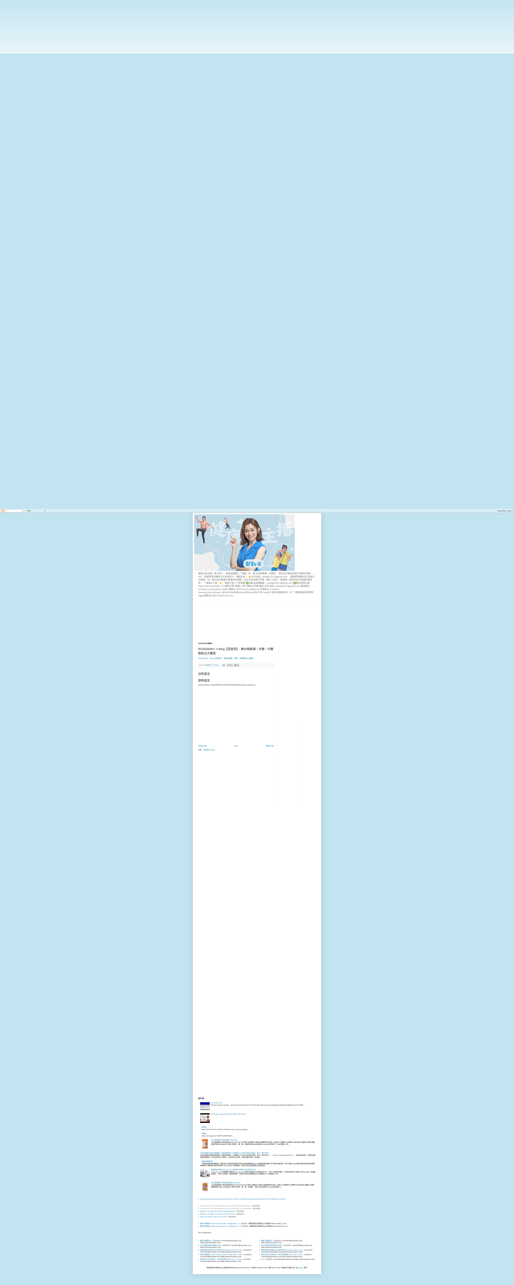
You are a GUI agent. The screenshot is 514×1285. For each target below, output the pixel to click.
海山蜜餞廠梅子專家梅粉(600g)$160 (224, 1140)
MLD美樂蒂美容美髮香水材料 (210, 1245)
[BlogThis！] (230, 665)
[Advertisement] (85, 18)
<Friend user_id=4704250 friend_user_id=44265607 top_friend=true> (225, 1206)
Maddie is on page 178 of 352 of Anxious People (217, 1214)
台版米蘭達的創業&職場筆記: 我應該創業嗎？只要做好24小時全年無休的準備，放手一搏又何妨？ (235, 1153)
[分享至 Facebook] (235, 665)
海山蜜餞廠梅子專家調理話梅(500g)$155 (226, 1183)
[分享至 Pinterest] (238, 665)
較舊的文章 (270, 746)
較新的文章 (203, 746)
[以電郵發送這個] (227, 665)
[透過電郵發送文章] (223, 665)
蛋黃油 (204, 1127)
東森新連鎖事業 (207, 1161)
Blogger (300, 1268)
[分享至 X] (233, 665)
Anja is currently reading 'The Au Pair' (213, 1217)
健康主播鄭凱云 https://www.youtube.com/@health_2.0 (219, 1223)
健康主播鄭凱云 (205, 1241)
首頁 (236, 746)
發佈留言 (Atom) (209, 750)
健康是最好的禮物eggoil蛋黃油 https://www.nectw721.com (221, 1250)
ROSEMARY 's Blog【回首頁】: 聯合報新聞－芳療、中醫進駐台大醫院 (225, 658)
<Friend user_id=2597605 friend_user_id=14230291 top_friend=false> (226, 1209)
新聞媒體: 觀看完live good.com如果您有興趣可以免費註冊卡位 (233, 1170)
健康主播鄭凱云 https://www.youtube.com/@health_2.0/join (221, 1255)
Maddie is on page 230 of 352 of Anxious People (217, 1211)
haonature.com (216, 1103)
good (263, 1259)
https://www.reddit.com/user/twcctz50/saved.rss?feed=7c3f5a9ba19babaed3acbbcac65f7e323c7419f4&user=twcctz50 (243, 1199)
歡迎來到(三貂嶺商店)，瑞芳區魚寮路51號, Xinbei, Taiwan (221, 1259)
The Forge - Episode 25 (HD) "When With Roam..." (229, 1114)
